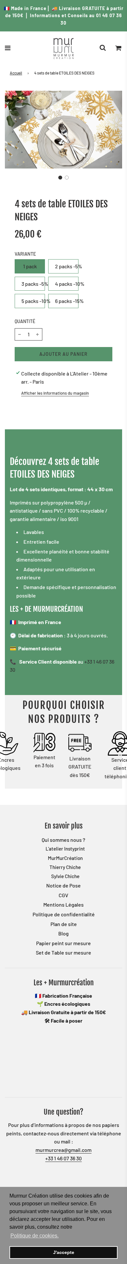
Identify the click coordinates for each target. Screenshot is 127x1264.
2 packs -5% (66, 266)
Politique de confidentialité (64, 914)
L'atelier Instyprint (65, 849)
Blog (63, 933)
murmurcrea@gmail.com (63, 1150)
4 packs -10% (66, 284)
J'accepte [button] (63, 1252)
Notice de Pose (63, 885)
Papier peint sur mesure (63, 943)
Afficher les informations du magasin (55, 393)
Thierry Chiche (65, 867)
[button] (60, 178)
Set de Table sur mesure (63, 952)
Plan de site (63, 924)
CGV (63, 895)
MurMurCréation (65, 858)
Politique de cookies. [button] (34, 1235)
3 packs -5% (33, 284)
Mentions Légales (63, 904)
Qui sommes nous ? (63, 840)
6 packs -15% (66, 301)
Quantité (25, 321)
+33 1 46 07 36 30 (63, 1158)
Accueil (16, 73)
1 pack (30, 266)
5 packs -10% (33, 301)
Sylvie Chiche (65, 876)
